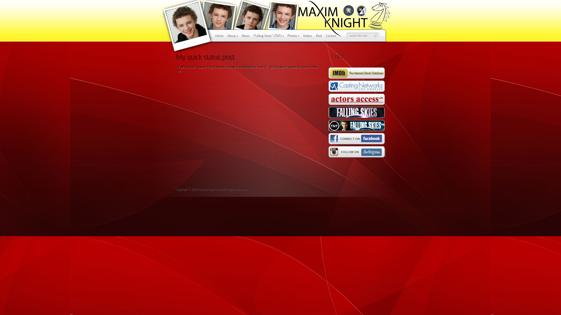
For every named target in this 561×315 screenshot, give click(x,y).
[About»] (232, 37)
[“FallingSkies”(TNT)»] (268, 37)
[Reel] (319, 37)
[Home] (219, 37)
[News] (246, 37)
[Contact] (331, 37)
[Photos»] (293, 37)
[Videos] (307, 37)
